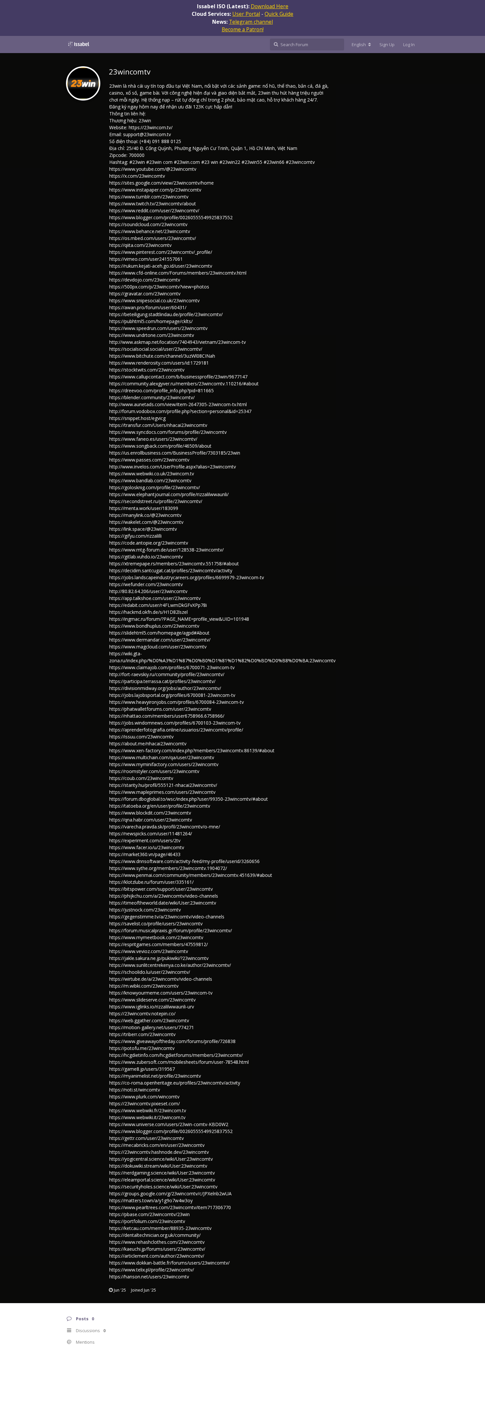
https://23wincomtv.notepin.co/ (142, 1013)
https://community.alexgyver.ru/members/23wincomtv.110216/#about (184, 383)
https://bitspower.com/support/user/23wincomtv (161, 889)
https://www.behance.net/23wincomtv (149, 231)
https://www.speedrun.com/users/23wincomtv (158, 328)
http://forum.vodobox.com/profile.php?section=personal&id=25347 (180, 411)
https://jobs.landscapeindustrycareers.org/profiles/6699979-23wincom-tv (186, 577)
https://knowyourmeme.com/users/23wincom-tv (160, 993)
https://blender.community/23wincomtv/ (152, 397)
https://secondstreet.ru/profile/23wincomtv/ (155, 501)
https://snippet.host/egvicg (137, 418)
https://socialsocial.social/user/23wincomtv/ (155, 349)
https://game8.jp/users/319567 (142, 1069)
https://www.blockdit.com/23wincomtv (150, 813)
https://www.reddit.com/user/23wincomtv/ (154, 210)
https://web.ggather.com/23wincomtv (149, 1020)
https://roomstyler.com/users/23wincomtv (154, 771)
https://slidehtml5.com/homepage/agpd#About (159, 633)
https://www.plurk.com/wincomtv (144, 1096)
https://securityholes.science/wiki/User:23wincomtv (163, 1186)
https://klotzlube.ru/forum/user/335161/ (151, 882)
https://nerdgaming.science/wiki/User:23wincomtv (162, 1173)
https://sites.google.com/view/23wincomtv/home (161, 183)
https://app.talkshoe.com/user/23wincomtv (155, 598)
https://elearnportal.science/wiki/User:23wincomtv (162, 1180)
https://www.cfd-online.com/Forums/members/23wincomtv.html (177, 273)
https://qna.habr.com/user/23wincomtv (150, 820)
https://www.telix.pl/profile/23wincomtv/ (151, 1270)
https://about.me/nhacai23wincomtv (147, 743)
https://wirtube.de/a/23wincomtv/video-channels (160, 979)
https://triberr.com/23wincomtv (142, 1034)
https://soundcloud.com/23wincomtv (148, 224)
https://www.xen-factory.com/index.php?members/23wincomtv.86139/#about (192, 750)
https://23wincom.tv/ (151, 127)
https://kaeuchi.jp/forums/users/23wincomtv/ (157, 1249)
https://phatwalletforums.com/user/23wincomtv (160, 709)
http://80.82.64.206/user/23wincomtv (148, 591)
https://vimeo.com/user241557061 (146, 259)
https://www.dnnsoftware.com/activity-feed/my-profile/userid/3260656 (184, 861)
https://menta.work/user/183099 (143, 508)
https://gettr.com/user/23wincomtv (146, 1138)
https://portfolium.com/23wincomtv (147, 1221)
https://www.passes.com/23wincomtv (149, 460)
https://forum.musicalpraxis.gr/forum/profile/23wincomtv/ (170, 930)
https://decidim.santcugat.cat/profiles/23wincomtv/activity (170, 570)
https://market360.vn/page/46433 (144, 854)
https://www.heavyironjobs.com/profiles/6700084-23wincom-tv (176, 702)
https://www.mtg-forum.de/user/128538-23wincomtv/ (166, 550)
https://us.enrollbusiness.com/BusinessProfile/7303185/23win (174, 453)
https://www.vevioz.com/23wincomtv (148, 951)
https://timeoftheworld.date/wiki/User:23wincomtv (162, 903)
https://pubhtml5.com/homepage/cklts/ (151, 321)
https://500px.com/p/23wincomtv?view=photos (159, 287)
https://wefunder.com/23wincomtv (146, 584)
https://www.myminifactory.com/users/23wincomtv (163, 764)
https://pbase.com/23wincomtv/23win (149, 1214)
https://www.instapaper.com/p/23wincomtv (155, 190)
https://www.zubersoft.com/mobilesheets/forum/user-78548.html (179, 1062)
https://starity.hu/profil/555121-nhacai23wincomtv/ (163, 785)
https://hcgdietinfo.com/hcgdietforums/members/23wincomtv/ (176, 1055)
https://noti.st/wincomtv (134, 1090)
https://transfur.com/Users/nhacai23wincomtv (158, 425)
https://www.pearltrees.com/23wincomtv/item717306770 (170, 1207)
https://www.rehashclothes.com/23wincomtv (157, 1242)
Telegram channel (251, 21)
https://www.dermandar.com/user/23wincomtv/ (159, 640)
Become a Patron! (243, 29)
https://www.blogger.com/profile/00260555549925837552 (171, 217)
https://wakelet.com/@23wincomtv (146, 522)
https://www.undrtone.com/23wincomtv (151, 335)
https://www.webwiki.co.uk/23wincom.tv (151, 473)
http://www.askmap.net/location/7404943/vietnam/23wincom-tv (177, 342)
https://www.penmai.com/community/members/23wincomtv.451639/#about (190, 875)
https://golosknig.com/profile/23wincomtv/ (154, 487)
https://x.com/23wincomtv (137, 176)
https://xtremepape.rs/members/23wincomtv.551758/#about (174, 563)
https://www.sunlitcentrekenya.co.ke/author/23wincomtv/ (170, 965)
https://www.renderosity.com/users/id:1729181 (159, 363)
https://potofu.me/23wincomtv (142, 1048)
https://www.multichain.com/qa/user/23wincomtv (161, 757)
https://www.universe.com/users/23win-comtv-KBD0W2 (168, 1124)
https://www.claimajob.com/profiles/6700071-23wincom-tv (172, 667)
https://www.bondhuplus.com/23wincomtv (154, 626)
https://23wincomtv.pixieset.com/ (144, 1103)
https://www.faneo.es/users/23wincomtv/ (153, 439)
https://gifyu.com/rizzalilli (135, 536)
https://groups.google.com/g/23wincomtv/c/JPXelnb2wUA (170, 1193)
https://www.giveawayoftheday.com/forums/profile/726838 (172, 1041)
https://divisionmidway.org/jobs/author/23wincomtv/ (165, 688)
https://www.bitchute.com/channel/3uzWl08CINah (162, 356)
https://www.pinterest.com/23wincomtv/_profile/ (160, 252)
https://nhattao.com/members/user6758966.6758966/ (166, 716)
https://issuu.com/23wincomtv (141, 736)
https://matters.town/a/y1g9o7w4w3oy (151, 1200)
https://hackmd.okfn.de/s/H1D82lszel (148, 612)
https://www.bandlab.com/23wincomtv (150, 480)
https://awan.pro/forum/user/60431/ (147, 307)
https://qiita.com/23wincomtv (140, 245)
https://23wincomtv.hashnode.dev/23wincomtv (159, 1152)
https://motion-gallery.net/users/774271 (151, 1027)
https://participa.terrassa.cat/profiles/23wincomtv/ (162, 681)
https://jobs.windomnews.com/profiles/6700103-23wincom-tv (175, 723)
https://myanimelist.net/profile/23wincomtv (155, 1076)
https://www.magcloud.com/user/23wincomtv (158, 646)
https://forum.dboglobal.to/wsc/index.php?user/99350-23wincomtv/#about (188, 799)
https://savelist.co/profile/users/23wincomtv (156, 923)
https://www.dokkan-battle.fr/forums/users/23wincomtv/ (169, 1263)
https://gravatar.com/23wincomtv (144, 293)
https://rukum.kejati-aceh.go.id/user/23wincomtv (160, 266)
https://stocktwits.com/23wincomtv (146, 370)
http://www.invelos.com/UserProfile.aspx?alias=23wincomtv (172, 466)
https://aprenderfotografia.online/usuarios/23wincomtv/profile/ (176, 730)
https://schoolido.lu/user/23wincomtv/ (149, 972)
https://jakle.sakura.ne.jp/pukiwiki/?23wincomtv (159, 958)
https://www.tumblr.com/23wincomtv (148, 197)
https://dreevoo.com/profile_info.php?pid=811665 (161, 390)
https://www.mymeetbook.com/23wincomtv (156, 937)
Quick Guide (279, 13)
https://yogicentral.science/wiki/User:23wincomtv (161, 1159)
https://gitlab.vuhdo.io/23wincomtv (146, 556)
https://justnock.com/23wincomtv (145, 910)
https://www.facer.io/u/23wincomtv (146, 847)
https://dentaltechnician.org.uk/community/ (155, 1235)
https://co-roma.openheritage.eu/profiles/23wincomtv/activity (174, 1083)
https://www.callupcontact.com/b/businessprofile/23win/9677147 (178, 376)
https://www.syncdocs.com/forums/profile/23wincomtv (168, 432)
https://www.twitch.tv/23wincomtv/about (152, 203)
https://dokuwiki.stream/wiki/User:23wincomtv (158, 1166)
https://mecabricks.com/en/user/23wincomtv (157, 1145)
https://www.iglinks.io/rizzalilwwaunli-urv (151, 1006)
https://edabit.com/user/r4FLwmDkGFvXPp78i (158, 605)
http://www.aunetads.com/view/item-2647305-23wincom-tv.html (178, 404)
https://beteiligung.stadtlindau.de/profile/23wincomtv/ (166, 314)
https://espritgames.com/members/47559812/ (158, 944)
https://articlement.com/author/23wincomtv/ (156, 1256)
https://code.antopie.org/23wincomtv (148, 543)
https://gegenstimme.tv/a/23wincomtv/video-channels (166, 916)
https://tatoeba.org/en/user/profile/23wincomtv (159, 806)
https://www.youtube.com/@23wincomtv (152, 169)
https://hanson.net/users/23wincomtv (149, 1276)
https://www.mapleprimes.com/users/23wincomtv (162, 792)
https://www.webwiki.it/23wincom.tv (147, 1117)
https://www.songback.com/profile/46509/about (160, 446)
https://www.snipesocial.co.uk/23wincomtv (154, 300)
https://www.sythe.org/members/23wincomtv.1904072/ (168, 868)
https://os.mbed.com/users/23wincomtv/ (152, 238)
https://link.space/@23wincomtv (143, 529)
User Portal (246, 13)
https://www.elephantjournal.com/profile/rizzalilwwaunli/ (169, 494)
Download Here (269, 6)
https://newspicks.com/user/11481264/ (150, 833)
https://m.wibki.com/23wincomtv (143, 986)
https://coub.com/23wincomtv (141, 778)
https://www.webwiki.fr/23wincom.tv (147, 1110)
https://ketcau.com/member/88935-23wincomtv (160, 1228)
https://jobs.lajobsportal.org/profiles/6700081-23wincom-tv (172, 695)
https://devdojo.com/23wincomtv (144, 280)
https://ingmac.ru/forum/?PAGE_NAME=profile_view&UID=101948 (179, 619)
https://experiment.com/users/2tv (144, 840)
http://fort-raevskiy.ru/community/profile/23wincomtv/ (166, 674)
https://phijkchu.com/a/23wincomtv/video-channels (163, 896)
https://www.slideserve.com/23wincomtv (152, 1000)
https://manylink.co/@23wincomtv (145, 515)
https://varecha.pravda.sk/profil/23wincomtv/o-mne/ (164, 826)
